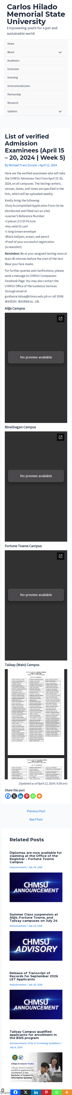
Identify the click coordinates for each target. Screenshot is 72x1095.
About (10, 52)
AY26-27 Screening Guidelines (44, 1043)
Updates (12, 111)
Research (12, 103)
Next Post (36, 819)
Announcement (18, 867)
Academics (13, 60)
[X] (14, 796)
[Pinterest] (27, 796)
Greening (12, 77)
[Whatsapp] (33, 796)
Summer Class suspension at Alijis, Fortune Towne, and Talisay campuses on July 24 (34, 917)
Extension (13, 69)
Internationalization (18, 86)
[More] (39, 796)
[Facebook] (8, 796)
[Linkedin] (20, 796)
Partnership (14, 94)
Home (10, 43)
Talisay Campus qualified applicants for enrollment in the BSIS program (33, 1035)
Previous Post (36, 811)
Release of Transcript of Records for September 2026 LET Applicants (34, 976)
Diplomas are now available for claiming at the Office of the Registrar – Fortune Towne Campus (36, 857)
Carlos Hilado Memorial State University (36, 14)
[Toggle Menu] (59, 52)
